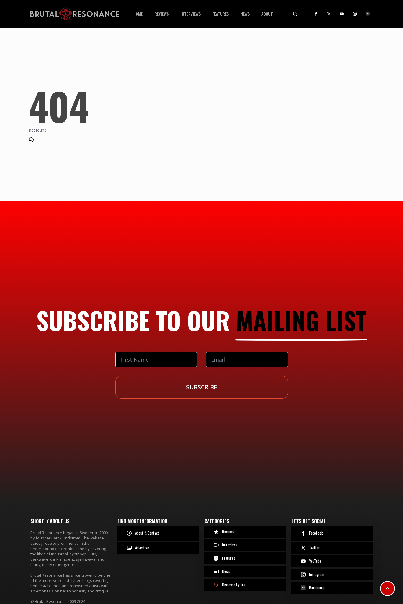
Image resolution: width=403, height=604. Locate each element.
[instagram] (355, 14)
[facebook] (316, 14)
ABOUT (267, 14)
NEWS (245, 14)
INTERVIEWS (191, 14)
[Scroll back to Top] (387, 588)
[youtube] (342, 14)
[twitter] (329, 14)
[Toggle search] (295, 14)
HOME (138, 14)
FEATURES (220, 14)
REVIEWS (162, 14)
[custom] (368, 14)
